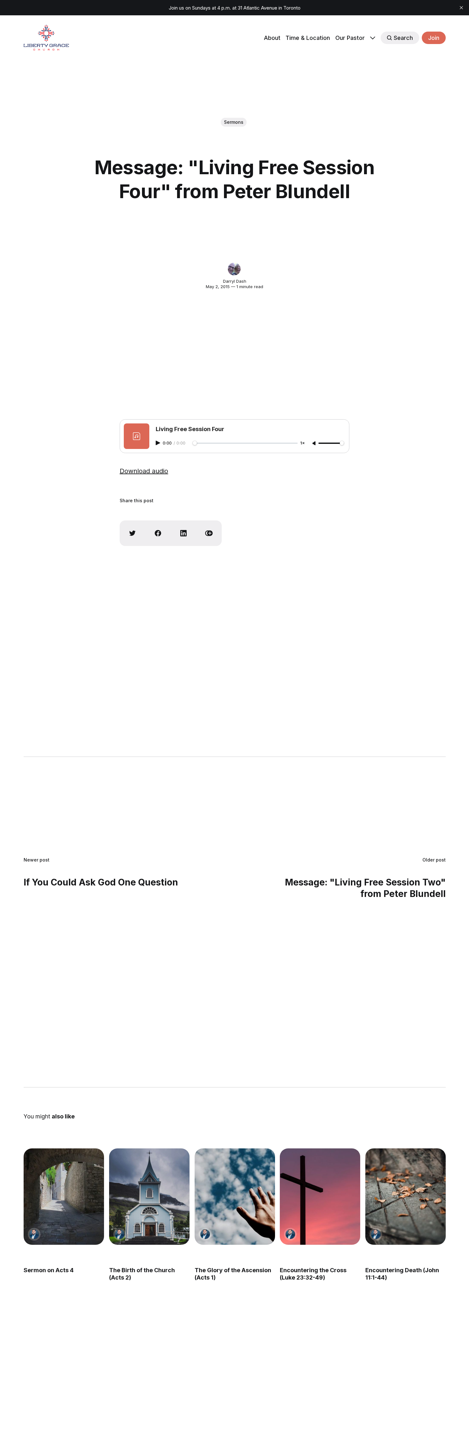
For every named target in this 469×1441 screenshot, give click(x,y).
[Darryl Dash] (234, 269)
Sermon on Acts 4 (49, 1270)
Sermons (233, 122)
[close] (461, 8)
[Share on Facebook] (158, 533)
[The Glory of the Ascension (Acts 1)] (234, 1196)
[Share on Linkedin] (183, 533)
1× (302, 443)
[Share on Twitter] (132, 533)
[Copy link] (209, 533)
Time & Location (308, 37)
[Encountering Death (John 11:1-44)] (405, 1196)
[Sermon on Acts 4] (64, 1196)
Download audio (144, 471)
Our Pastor (350, 37)
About (272, 37)
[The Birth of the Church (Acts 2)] (149, 1196)
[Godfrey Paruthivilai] (34, 1234)
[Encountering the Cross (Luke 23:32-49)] (320, 1196)
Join (433, 37)
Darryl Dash (234, 281)
